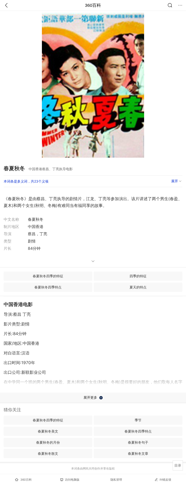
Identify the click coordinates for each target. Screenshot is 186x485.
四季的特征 (138, 276)
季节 (138, 420)
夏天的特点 (138, 287)
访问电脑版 (72, 479)
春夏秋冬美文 (48, 431)
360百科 (93, 5)
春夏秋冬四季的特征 (48, 276)
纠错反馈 (165, 479)
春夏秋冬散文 (48, 453)
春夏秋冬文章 (138, 453)
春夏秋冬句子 (138, 442)
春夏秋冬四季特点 (48, 287)
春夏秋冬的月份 (48, 442)
